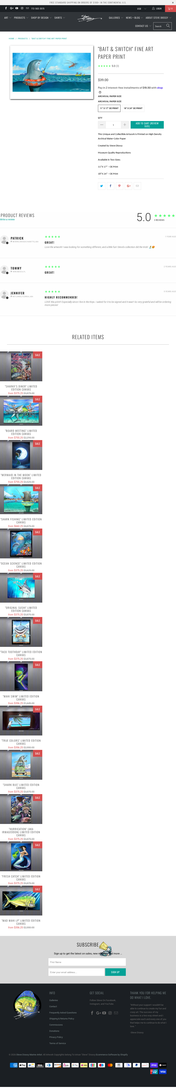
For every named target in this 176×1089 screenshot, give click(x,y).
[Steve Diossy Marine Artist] (89, 18)
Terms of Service (57, 1043)
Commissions (56, 1025)
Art (6, 17)
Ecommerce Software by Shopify (112, 1054)
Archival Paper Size (109, 96)
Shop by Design (40, 17)
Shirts (58, 17)
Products (20, 17)
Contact (53, 1006)
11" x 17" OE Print (109, 108)
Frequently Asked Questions (63, 1012)
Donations (54, 1031)
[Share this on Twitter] (101, 186)
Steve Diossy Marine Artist (29, 1054)
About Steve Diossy (157, 17)
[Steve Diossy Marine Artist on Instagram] (21, 8)
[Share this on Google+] (128, 186)
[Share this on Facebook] (110, 186)
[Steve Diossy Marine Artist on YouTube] (16, 8)
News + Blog (133, 17)
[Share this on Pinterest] (119, 186)
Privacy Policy (56, 1037)
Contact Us (142, 26)
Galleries (115, 17)
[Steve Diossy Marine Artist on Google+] (11, 8)
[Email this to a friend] (137, 186)
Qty (100, 118)
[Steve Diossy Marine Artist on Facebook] (5, 8)
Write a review (7, 219)
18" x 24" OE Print (133, 108)
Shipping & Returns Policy (61, 1018)
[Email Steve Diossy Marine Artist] (27, 8)
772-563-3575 (38, 8)
